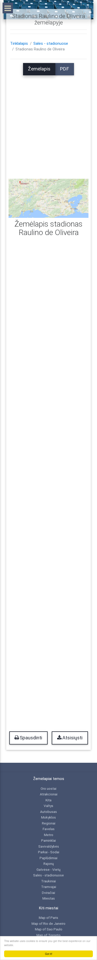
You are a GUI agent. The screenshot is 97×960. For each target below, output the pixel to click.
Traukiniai (48, 881)
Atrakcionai (48, 794)
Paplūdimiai (48, 858)
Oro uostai (48, 788)
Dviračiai (48, 893)
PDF (64, 69)
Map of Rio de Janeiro (48, 923)
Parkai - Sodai (48, 852)
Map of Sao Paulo (48, 929)
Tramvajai (48, 887)
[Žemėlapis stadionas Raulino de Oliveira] (48, 198)
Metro (48, 835)
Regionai (48, 823)
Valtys (48, 806)
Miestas (48, 898)
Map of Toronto (48, 935)
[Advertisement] (48, 123)
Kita (48, 800)
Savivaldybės (48, 846)
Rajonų (48, 864)
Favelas (49, 829)
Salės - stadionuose (50, 43)
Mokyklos (48, 817)
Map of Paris (48, 918)
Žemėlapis (39, 69)
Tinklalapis (19, 43)
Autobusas (48, 812)
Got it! (48, 954)
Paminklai (48, 840)
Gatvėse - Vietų (48, 869)
